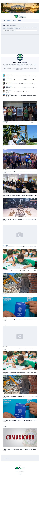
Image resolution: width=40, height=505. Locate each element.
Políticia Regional (5, 121)
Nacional (9, 20)
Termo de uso (7, 458)
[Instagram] (19, 474)
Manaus (19, 20)
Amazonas (14, 20)
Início (4, 20)
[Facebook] (20, 474)
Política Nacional (9, 74)
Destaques (4, 448)
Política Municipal (5, 245)
